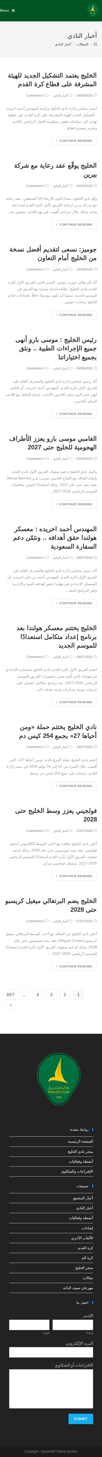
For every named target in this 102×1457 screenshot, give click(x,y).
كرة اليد (87, 1258)
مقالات (88, 1278)
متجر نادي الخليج (80, 1151)
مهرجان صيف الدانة (78, 1288)
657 (10, 994)
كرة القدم (85, 1248)
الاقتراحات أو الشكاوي (72, 1365)
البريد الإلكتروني (78, 1343)
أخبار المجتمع (83, 1198)
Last (46, 1333)
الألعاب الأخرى (82, 1238)
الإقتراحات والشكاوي (77, 1171)
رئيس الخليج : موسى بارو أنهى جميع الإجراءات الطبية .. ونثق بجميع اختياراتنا (56, 348)
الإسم (87, 1315)
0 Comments (35, 95)
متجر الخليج (84, 1268)
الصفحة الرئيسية (80, 1141)
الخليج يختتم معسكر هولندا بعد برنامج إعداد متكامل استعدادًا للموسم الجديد (56, 636)
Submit (81, 1419)
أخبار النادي (60, 95)
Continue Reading (76, 140)
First (89, 1333)
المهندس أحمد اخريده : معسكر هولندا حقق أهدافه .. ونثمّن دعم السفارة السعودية (55, 537)
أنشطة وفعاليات (81, 1161)
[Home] (95, 44)
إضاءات (87, 1228)
